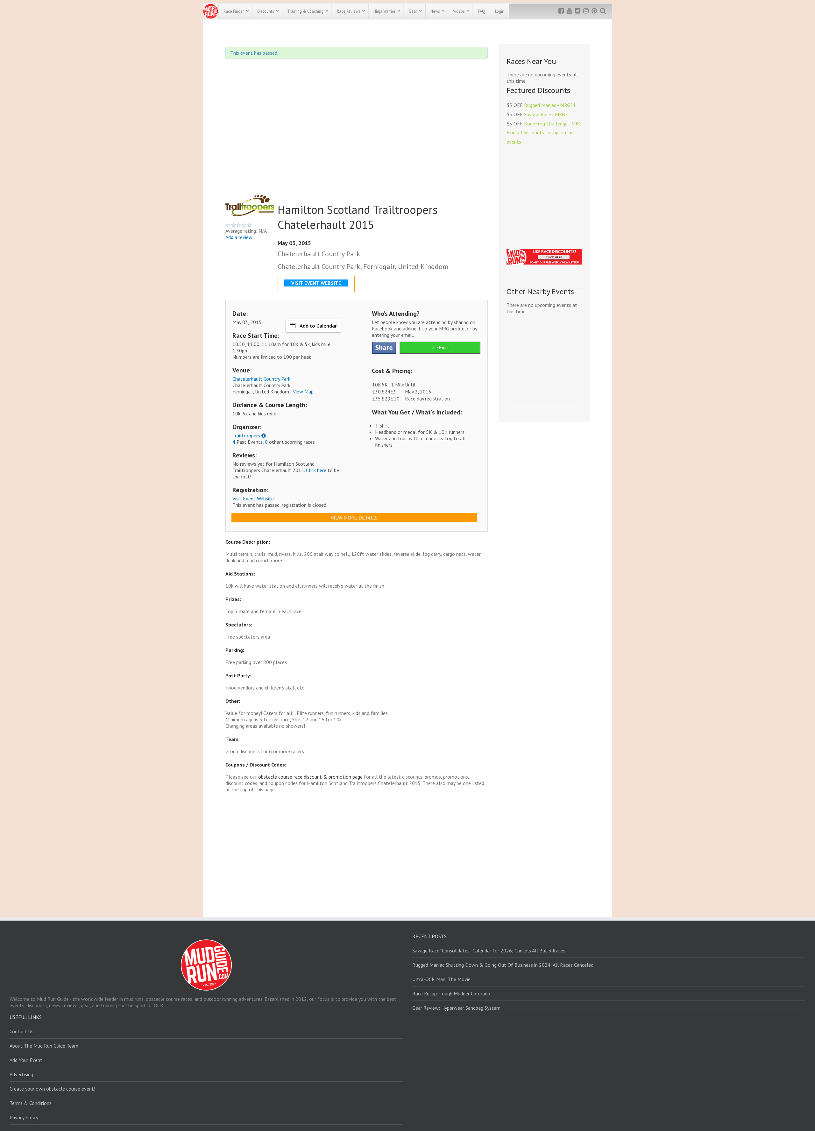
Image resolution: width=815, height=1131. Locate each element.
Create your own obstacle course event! (52, 1088)
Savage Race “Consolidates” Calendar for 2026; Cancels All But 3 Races (488, 950)
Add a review (238, 237)
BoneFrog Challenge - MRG (553, 123)
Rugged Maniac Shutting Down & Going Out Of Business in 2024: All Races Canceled (502, 965)
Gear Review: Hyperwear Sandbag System (456, 1008)
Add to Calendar (318, 325)
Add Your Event (26, 1060)
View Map (303, 391)
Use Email (440, 347)
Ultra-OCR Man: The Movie (441, 979)
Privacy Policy (24, 1117)
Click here (316, 470)
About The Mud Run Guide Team (44, 1046)
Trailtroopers (246, 435)
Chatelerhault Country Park (261, 379)
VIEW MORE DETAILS (354, 517)
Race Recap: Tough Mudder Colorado (451, 993)
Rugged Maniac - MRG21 (550, 105)
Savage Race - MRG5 (546, 114)
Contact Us (21, 1031)
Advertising (21, 1074)
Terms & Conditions (31, 1103)
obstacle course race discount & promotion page (310, 777)
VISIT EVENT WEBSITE (316, 283)
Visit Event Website (253, 498)
